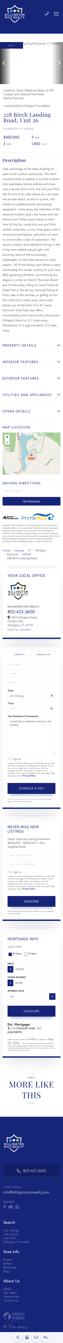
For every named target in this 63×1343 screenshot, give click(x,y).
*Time (11, 703)
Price (11, 963)
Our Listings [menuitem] (11, 1230)
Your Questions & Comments (23, 716)
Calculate (31, 1011)
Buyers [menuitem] (7, 1259)
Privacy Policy (29, 776)
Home (6, 550)
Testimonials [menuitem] (11, 1296)
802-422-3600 (21, 612)
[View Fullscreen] (7, 449)
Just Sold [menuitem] (9, 1238)
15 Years (32, 953)
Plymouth (12, 554)
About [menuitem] (7, 1289)
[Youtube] (10, 1207)
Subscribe (31, 901)
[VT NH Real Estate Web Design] (31, 1317)
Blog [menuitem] (6, 1271)
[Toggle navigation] (56, 13)
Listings (19, 550)
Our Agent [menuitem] (10, 1293)
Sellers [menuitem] (7, 1263)
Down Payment (17, 977)
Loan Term (15, 946)
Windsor (40, 550)
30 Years (17, 953)
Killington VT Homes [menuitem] (16, 1242)
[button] (5, 63)
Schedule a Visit (43, 654)
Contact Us (13, 630)
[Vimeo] (17, 1207)
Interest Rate (16, 990)
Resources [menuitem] (9, 1267)
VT (29, 550)
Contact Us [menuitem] (10, 1300)
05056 (27, 554)
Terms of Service (21, 801)
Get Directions (31, 501)
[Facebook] (4, 1207)
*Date (11, 690)
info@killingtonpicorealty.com (26, 1192)
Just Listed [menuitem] (10, 1234)
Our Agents (25, 630)
